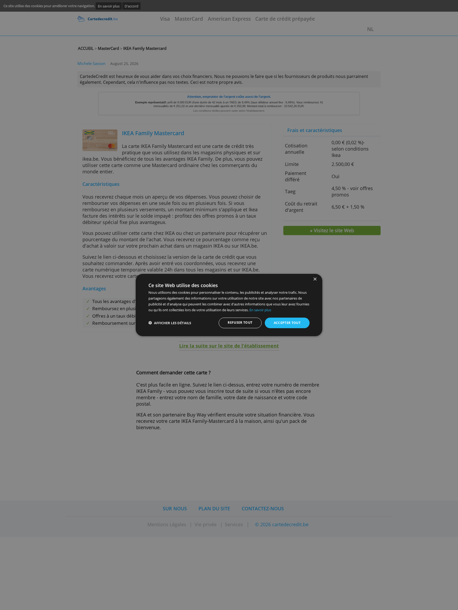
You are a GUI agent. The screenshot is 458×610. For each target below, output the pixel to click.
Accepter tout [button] (287, 323)
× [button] (314, 279)
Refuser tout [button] (240, 322)
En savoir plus (260, 310)
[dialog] (229, 305)
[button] (169, 323)
